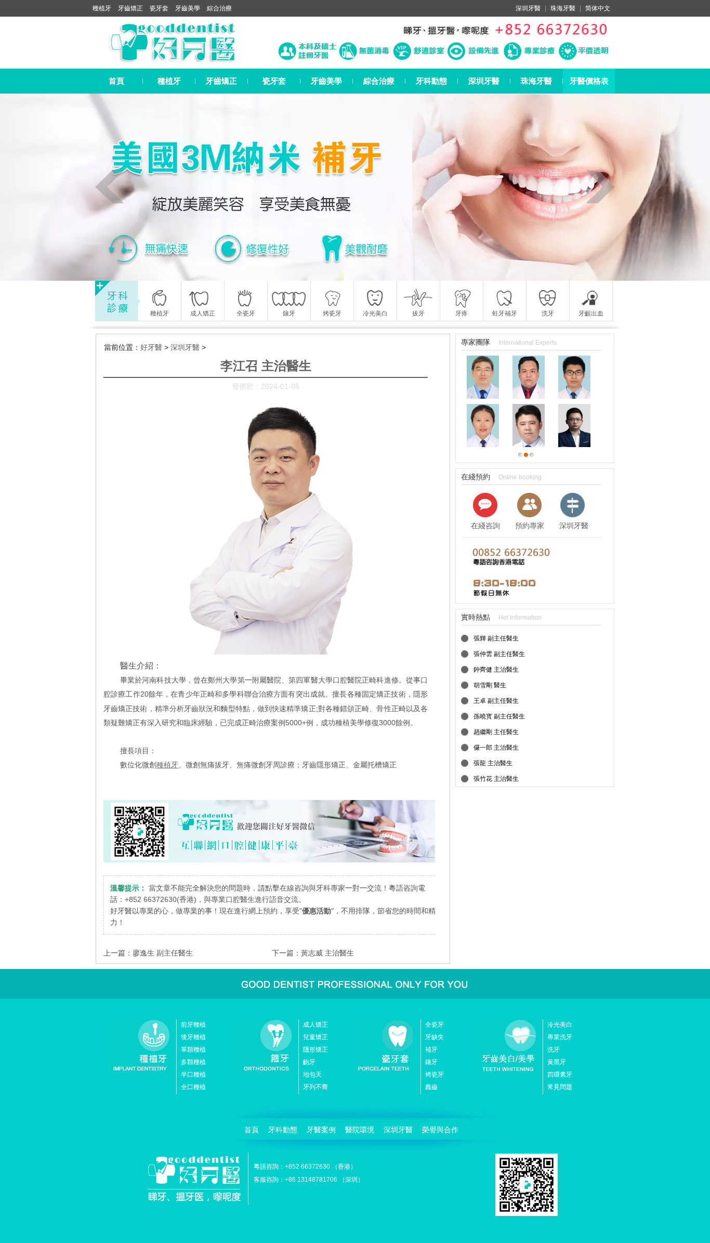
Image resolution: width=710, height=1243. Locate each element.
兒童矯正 (315, 1037)
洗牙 (553, 1049)
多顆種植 (193, 1062)
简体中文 (597, 8)
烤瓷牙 (434, 1074)
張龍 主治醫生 (493, 763)
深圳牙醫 (528, 8)
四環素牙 (559, 1074)
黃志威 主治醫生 (327, 953)
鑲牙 (431, 1062)
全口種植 (193, 1087)
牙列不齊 (315, 1087)
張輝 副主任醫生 (496, 638)
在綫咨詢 (485, 525)
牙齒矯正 (130, 8)
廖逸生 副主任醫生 (163, 953)
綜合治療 (219, 8)
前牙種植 (193, 1024)
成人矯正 (315, 1024)
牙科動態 (431, 80)
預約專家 (529, 525)
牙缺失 (434, 1037)
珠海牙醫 (562, 8)
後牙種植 (193, 1037)
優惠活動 (316, 911)
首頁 (116, 80)
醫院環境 (359, 1130)
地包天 (312, 1074)
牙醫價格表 (589, 80)
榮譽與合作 (440, 1130)
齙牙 (309, 1062)
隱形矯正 (315, 1049)
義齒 (431, 1087)
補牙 (431, 1049)
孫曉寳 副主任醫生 (499, 716)
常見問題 (559, 1087)
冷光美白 (559, 1024)
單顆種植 (193, 1049)
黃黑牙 (556, 1062)
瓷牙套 (159, 8)
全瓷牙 (434, 1024)
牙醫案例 (321, 1130)
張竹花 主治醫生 (496, 778)
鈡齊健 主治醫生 (496, 669)
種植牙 (102, 8)
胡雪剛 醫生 (490, 685)
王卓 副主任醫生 (496, 700)
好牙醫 (151, 347)
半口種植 (193, 1074)
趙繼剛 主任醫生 (496, 732)
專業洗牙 (559, 1037)
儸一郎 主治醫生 (496, 747)
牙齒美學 (187, 8)
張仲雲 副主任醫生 (499, 654)
